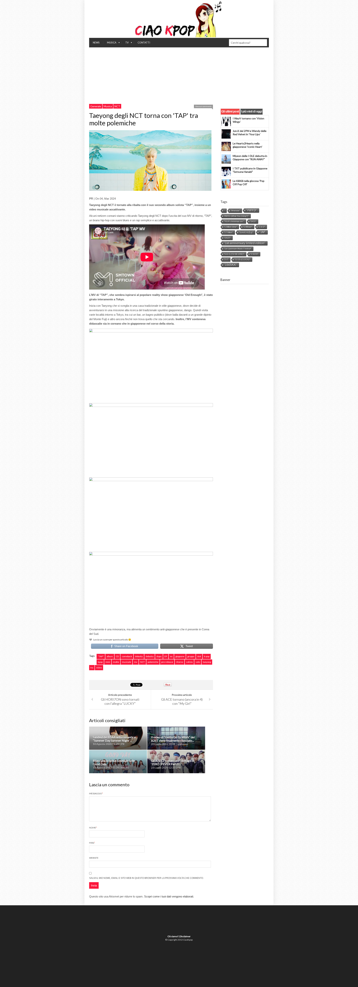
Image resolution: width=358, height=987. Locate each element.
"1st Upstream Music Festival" (237, 249)
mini (108, 662)
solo (198, 662)
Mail (92, 842)
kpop (100, 662)
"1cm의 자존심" (246, 232)
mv (135, 662)
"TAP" (101, 656)
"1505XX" (230, 264)
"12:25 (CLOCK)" (242, 259)
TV (125, 43)
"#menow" (235, 210)
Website (93, 857)
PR (91, 198)
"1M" (262, 232)
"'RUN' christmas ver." (234, 221)
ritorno (179, 662)
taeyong (207, 662)
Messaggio (96, 793)
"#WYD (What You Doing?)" (236, 216)
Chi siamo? (172, 936)
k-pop (206, 656)
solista (189, 662)
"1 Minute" (247, 227)
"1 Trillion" (228, 232)
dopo (158, 656)
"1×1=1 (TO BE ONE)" (234, 254)
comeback (127, 656)
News (96, 42)
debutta (139, 656)
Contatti (144, 42)
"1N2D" (227, 238)
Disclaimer (185, 936)
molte (116, 662)
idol (199, 656)
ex (171, 656)
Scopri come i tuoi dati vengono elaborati (168, 896)
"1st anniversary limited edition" (245, 243)
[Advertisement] (179, 75)
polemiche (153, 662)
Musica (109, 43)
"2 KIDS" (254, 254)
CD (117, 656)
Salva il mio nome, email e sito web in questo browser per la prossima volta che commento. (146, 878)
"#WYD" (251, 210)
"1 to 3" (261, 227)
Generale (95, 106)
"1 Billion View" (230, 227)
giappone (179, 656)
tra (91, 667)
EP (165, 656)
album (110, 656)
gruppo (190, 656)
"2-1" (226, 259)
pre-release (167, 662)
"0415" (253, 221)
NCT (117, 106)
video (99, 667)
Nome (93, 827)
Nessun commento (203, 106)
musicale (126, 662)
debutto (149, 656)
